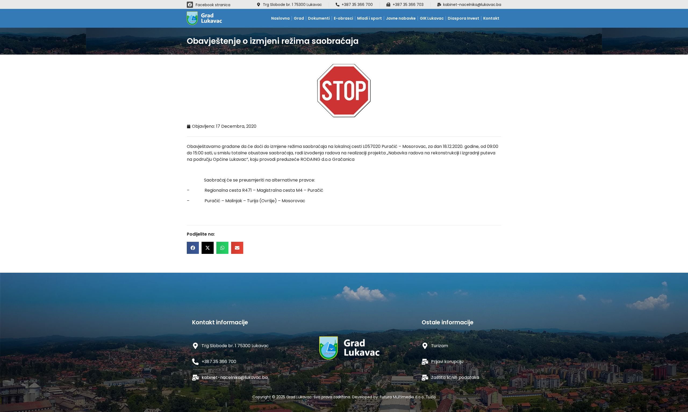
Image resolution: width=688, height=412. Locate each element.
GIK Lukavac (432, 18)
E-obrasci (343, 18)
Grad (299, 18)
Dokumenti (319, 18)
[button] (193, 248)
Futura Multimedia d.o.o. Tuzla (408, 397)
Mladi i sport (369, 18)
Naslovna (280, 18)
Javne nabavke (401, 18)
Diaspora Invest (463, 18)
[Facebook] (190, 5)
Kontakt (491, 18)
